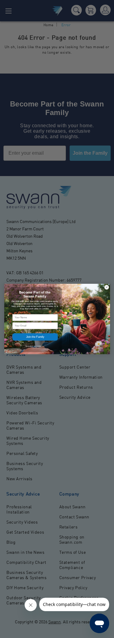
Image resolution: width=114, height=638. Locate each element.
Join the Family (35, 336)
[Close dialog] (106, 287)
